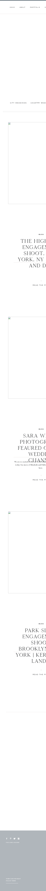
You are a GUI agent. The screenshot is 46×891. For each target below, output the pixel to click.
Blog (41, 234)
